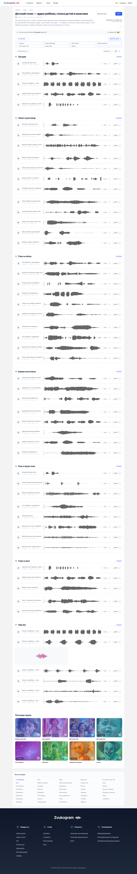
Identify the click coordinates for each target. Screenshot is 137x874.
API (17, 841)
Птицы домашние (64, 795)
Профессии (19, 795)
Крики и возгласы (102, 43)
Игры (104, 783)
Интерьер (40, 786)
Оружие (83, 789)
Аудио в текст (21, 837)
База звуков (20, 848)
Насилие (40, 789)
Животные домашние (65, 783)
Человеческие (41, 802)
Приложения (63, 792)
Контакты (46, 833)
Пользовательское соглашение (108, 837)
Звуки (48, 3)
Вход (129, 3)
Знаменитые (84, 783)
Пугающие (84, 795)
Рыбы (104, 795)
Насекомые (19, 789)
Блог (45, 844)
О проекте (46, 837)
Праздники (40, 792)
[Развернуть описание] (121, 26)
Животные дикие (42, 783)
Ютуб (72, 841)
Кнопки (83, 786)
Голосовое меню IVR (109, 779)
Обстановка (62, 789)
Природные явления (109, 792)
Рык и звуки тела (24, 46)
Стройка (83, 798)
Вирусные (84, 779)
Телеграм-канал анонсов (79, 837)
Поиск (119, 13)
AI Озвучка (29, 3)
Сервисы (39, 3)
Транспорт (19, 802)
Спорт (61, 798)
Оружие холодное (108, 789)
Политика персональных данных (108, 841)
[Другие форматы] (120, 63)
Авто (38, 779)
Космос (105, 786)
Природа (83, 792)
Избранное (21, 779)
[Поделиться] (38, 65)
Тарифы (55, 3)
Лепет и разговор (50, 43)
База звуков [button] (115, 38)
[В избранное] (109, 63)
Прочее (74, 46)
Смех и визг (49, 46)
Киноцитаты (62, 786)
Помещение (19, 792)
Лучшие (21, 43)
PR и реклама (48, 841)
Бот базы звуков (21, 852)
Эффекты (83, 802)
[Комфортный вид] (115, 51)
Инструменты (20, 786)
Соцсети (40, 798)
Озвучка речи (21, 833)
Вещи (60, 779)
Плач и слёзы (75, 43)
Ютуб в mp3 (20, 844)
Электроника (63, 802)
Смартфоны (19, 798)
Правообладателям (104, 833)
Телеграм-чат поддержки (79, 833)
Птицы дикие (41, 795)
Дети (17, 783)
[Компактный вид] (119, 51)
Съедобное (106, 798)
